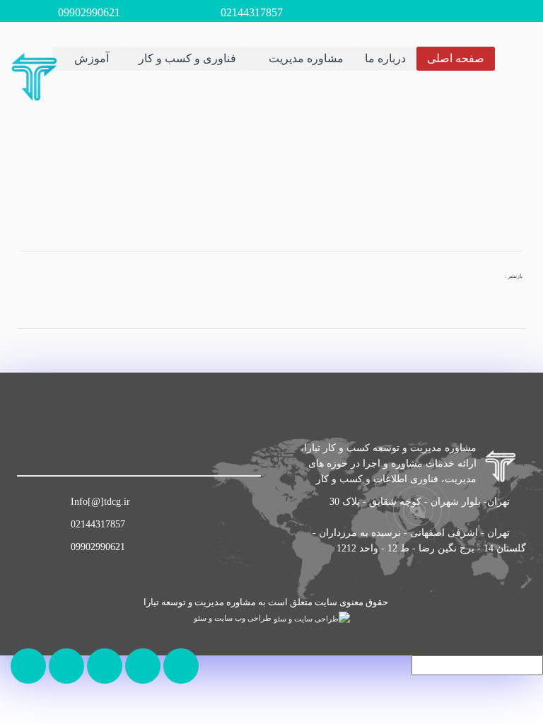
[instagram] (67, 449)
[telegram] (36, 449)
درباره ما (385, 58)
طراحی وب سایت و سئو (234, 618)
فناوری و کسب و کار (187, 58)
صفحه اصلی (455, 58)
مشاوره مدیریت (305, 58)
